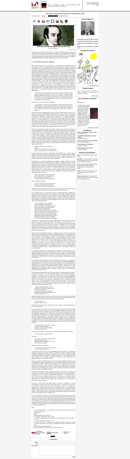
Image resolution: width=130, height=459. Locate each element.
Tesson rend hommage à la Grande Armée (87, 132)
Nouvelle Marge (64, 16)
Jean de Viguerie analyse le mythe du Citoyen (87, 39)
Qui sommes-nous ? (36, 16)
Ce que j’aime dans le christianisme (85, 144)
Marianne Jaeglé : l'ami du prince (85, 148)
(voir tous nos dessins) (94, 85)
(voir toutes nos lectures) (93, 127)
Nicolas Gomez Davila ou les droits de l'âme (87, 140)
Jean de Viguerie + (88, 19)
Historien (88, 35)
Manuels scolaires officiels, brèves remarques (87, 41)
